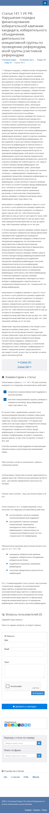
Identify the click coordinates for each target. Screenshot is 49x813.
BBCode (36, 777)
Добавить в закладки (25, 706)
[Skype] (25, 725)
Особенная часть (27, 59)
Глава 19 (8, 62)
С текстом (15, 777)
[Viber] (22, 725)
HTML (26, 777)
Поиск (44, 809)
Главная (28, 809)
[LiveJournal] (19, 725)
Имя (6, 640)
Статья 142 (23, 366)
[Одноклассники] (9, 725)
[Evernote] (15, 725)
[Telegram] (29, 725)
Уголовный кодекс (9, 59)
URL (5, 777)
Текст (6, 662)
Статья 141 (25, 362)
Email (6, 649)
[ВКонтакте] (5, 725)
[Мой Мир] (12, 725)
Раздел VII (41, 59)
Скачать (36, 809)
